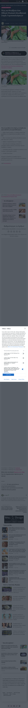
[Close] (25, 329)
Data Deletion (6, 379)
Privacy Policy (21, 379)
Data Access (14, 379)
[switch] (23, 353)
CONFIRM (8, 374)
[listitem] (14, 350)
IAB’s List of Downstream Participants (15, 346)
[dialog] (14, 354)
